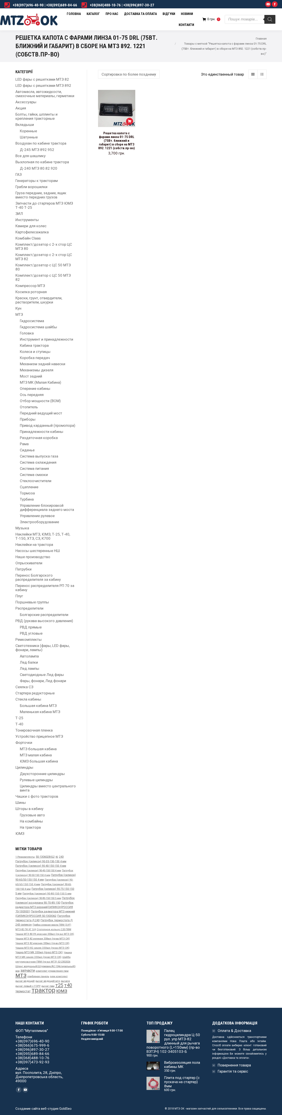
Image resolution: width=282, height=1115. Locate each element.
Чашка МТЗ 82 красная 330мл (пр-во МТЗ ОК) (42, 943)
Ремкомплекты (28, 639)
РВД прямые (31, 627)
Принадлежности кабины (41, 432)
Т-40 (19, 724)
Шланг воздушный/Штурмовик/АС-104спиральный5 (45, 966)
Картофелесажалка (32, 232)
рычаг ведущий (25, 980)
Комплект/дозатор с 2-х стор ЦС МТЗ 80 (43, 246)
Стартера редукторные (35, 693)
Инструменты (27, 220)
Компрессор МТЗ (30, 286)
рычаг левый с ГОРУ (28, 986)
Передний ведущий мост (41, 413)
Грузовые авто (32, 815)
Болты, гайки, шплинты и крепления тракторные (36, 116)
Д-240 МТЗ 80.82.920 (38, 168)
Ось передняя (32, 395)
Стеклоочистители (35, 481)
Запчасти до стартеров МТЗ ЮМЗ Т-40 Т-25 (44, 205)
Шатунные (29, 137)
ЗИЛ (19, 214)
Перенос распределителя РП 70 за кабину (44, 588)
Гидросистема (32, 321)
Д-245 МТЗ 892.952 (37, 150)
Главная (261, 38)
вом (17, 971)
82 (57, 856)
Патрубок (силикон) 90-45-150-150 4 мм (38, 870)
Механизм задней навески (42, 364)
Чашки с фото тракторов (36, 796)
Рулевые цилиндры (36, 780)
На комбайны (31, 821)
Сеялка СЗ (24, 687)
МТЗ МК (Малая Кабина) (40, 382)
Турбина (27, 499)
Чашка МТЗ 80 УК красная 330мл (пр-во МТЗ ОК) (44, 934)
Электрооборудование (39, 522)
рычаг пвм (47, 986)
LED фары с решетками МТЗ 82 (42, 79)
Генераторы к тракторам (36, 181)
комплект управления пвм (52, 970)
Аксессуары (25, 102)
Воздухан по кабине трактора (40, 143)
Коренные (28, 131)
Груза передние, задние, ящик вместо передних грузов (40, 195)
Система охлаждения (38, 462)
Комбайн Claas (28, 238)
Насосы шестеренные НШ (37, 551)
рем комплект (59, 976)
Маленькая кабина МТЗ (40, 712)
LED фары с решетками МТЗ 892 (43, 86)
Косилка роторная (31, 292)
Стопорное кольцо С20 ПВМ (54, 929)
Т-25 (19, 718)
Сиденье (27, 450)
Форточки (23, 743)
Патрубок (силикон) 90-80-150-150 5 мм (46, 893)
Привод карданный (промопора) (47, 425)
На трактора (30, 827)
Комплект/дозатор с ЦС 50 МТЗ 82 (43, 277)
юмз (61, 990)
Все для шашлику (30, 156)
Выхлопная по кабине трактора (42, 162)
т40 (68, 985)
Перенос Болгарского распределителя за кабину (38, 577)
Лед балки (29, 662)
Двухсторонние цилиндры (42, 774)
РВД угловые (31, 633)
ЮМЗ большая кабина (39, 761)
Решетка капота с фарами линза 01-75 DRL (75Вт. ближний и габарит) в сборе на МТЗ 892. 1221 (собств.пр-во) (116, 140)
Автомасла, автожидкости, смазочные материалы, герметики (44, 94)
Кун (18, 308)
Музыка (22, 528)
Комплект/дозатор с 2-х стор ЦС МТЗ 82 (43, 257)
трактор (43, 990)
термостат (23, 991)
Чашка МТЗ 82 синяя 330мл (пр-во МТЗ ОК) (42, 947)
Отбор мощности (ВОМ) (40, 401)
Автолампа (29, 656)
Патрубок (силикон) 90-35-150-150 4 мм (40, 861)
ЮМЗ (19, 834)
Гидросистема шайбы (38, 327)
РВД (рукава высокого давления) (44, 621)
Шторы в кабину (29, 809)
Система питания (34, 469)
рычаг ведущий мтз (47, 980)
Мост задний (31, 376)
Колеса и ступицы (35, 352)
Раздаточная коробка (39, 438)
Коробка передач (35, 358)
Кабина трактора (34, 345)
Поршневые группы (32, 602)
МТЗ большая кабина (38, 749)
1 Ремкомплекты (25, 856)
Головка (27, 333)
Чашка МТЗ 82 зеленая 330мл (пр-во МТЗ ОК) (42, 938)
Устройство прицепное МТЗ (39, 736)
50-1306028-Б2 (45, 856)
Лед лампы (29, 668)
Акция (20, 108)
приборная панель (38, 976)
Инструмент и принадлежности (46, 339)
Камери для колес (30, 226)
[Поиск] (269, 19)
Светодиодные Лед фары (42, 675)
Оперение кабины (35, 389)
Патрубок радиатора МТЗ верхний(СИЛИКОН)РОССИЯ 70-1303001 (44, 907)
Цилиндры (24, 767)
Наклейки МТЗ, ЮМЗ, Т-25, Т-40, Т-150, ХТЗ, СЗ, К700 (42, 536)
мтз (20, 975)
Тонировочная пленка (34, 730)
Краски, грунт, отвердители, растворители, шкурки (38, 300)
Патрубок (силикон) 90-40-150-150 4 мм (40, 865)
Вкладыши (24, 125)
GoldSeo (65, 1109)
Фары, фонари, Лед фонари (43, 681)
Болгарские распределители (44, 615)
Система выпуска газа (39, 456)
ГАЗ (18, 175)
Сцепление (29, 487)
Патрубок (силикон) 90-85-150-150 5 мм (38, 898)
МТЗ (19, 314)
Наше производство (32, 557)
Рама (24, 444)
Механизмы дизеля (36, 370)
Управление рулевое (37, 516)
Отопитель (29, 407)
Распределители (29, 608)
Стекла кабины (28, 699)
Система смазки (34, 475)
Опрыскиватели (28, 563)
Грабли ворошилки (31, 187)
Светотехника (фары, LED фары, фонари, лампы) (42, 648)
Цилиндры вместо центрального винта (48, 788)
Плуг (19, 596)
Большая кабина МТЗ (38, 706)
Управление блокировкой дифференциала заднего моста (47, 507)
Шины (20, 803)
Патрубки (23, 569)
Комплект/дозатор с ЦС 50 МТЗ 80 (43, 267)
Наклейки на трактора (34, 545)
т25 (59, 985)
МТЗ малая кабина (36, 755)
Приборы (27, 419)
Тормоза (27, 493)
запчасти (27, 970)
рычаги (65, 980)
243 (61, 856)
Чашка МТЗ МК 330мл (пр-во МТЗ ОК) (39, 952)
